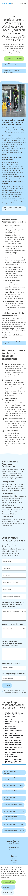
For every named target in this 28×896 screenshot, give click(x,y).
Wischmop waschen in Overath (14, 824)
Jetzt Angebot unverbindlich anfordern (13, 209)
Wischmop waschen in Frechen (14, 831)
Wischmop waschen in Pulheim (14, 811)
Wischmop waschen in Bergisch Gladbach (11, 818)
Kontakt (14, 863)
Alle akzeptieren (8, 882)
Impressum (5, 878)
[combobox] (14, 668)
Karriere (14, 858)
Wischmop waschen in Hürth (13, 785)
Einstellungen (7, 892)
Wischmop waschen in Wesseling (11, 772)
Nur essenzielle (8, 887)
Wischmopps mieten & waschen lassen (11, 71)
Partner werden (14, 850)
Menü (21, 3)
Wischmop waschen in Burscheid (11, 798)
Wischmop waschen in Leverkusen (11, 792)
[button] (14, 714)
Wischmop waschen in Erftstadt (11, 779)
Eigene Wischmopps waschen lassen (13, 65)
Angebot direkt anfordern (14, 59)
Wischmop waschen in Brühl (13, 805)
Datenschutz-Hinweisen (12, 875)
